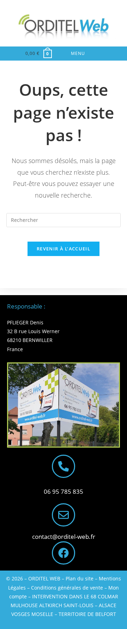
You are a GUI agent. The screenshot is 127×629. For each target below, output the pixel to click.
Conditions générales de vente (67, 587)
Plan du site (79, 578)
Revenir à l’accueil (63, 248)
